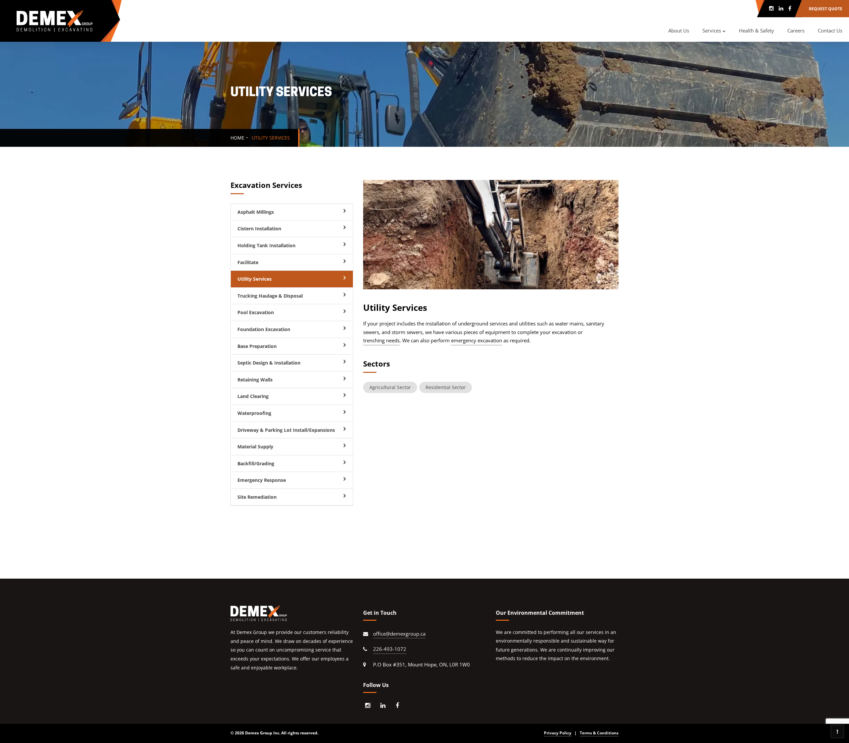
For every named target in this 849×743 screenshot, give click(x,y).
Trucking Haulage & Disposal (270, 296)
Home (237, 138)
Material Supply (255, 446)
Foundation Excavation (263, 329)
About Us (678, 30)
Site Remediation (257, 497)
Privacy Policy (557, 733)
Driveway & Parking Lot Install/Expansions (286, 430)
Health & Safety (756, 30)
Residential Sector (445, 387)
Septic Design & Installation (268, 363)
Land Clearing (253, 396)
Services (711, 30)
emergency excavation (476, 340)
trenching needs (381, 340)
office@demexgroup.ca (399, 633)
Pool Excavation (255, 312)
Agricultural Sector (390, 387)
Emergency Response (261, 480)
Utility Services (254, 279)
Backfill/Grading (255, 463)
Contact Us (830, 30)
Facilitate (247, 262)
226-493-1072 (389, 649)
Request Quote (825, 9)
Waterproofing (254, 413)
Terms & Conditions (599, 733)
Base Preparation (257, 346)
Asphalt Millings (255, 212)
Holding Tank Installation (266, 245)
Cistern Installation (259, 228)
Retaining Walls (255, 379)
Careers (796, 30)
